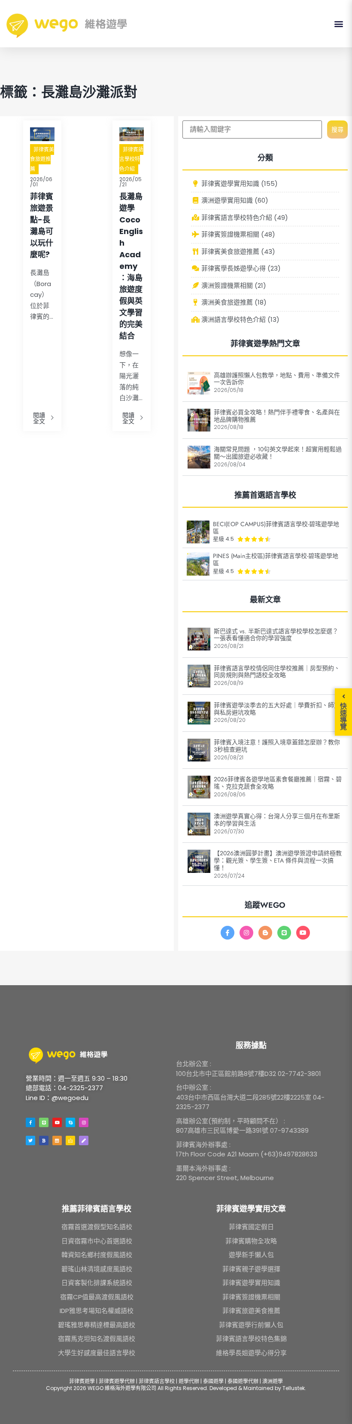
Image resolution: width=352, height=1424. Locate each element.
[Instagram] (246, 933)
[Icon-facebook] (227, 933)
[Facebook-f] (30, 1122)
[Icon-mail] (70, 1140)
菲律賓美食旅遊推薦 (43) (237, 251)
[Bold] (44, 1140)
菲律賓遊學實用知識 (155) (239, 183)
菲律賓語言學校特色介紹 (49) (244, 217)
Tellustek (293, 1388)
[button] (338, 24)
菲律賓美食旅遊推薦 (42, 159)
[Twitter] (30, 1140)
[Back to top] (334, 1406)
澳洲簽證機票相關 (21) (233, 285)
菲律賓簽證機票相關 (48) (237, 234)
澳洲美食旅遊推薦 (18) (233, 302)
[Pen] (83, 1140)
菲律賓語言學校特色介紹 (131, 159)
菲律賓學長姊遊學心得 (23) (240, 268)
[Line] (284, 933)
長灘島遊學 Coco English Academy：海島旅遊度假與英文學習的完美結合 (131, 266)
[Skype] (70, 1122)
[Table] (57, 1140)
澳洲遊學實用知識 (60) (234, 200)
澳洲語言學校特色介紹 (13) (239, 319)
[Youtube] (303, 933)
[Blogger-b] (265, 933)
